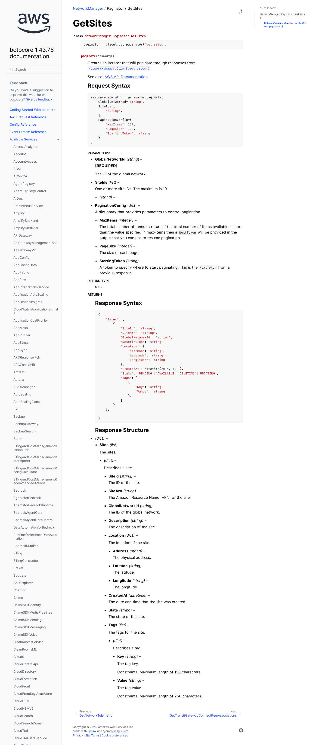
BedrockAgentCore (27, 512)
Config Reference (23, 124)
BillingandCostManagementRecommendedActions (35, 481)
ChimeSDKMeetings (28, 620)
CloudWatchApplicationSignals (35, 311)
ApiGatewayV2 (24, 250)
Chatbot (19, 590)
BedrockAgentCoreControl (33, 520)
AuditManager (24, 387)
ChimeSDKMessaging (29, 627)
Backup (19, 416)
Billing (17, 553)
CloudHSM (21, 701)
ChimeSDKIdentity (27, 605)
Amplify (19, 213)
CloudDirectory (24, 671)
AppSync (20, 350)
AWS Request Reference (28, 117)
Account (19, 154)
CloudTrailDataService (30, 738)
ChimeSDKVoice (25, 634)
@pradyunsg (111, 731)
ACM (17, 169)
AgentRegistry (24, 183)
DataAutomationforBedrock (34, 527)
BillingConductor (25, 561)
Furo (125, 731)
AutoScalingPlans (26, 402)
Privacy (78, 735)
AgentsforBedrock (27, 498)
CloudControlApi (25, 664)
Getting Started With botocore (32, 110)
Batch (17, 439)
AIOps (18, 198)
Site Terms (92, 735)
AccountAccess (25, 161)
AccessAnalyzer (25, 147)
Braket (18, 568)
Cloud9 (18, 657)
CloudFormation (25, 679)
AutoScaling (22, 394)
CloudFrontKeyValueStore (32, 694)
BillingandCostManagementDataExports (35, 459)
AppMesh (20, 328)
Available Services (23, 139)
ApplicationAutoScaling (30, 294)
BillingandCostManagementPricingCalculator (35, 470)
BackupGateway (25, 424)
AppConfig (21, 257)
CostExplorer (23, 583)
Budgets (19, 575)
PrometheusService (28, 206)
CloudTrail (20, 731)
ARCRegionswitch (26, 357)
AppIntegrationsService (31, 287)
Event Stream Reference (28, 132)
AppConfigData (25, 265)
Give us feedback (39, 99)
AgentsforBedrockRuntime (33, 505)
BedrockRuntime (25, 546)
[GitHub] (241, 731)
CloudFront (21, 686)
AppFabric (21, 272)
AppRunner (21, 335)
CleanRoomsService (28, 642)
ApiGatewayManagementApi (34, 243)
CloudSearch (23, 716)
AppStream (22, 342)
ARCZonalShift (24, 365)
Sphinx (91, 731)
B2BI (16, 409)
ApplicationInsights (27, 302)
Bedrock (19, 490)
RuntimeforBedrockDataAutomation (35, 536)
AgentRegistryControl (29, 191)
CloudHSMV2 (23, 708)
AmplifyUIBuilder (25, 228)
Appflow (19, 280)
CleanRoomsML (25, 649)
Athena (18, 379)
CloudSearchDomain (28, 723)
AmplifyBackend (25, 220)
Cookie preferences (115, 735)
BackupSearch (24, 431)
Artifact (19, 372)
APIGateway (22, 235)
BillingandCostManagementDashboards (35, 448)
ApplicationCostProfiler (30, 320)
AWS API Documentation (126, 76)
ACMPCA (20, 176)
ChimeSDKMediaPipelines (32, 612)
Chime (18, 597)
